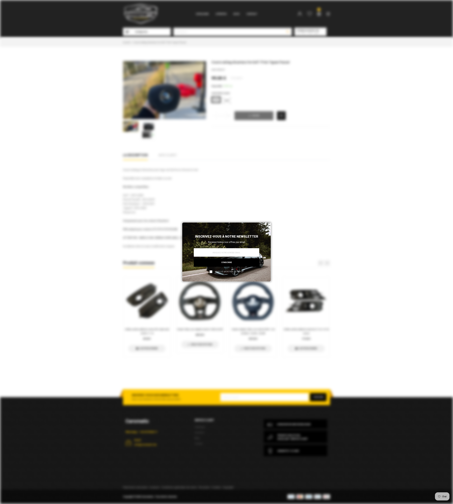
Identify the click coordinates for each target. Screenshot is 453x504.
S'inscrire (226, 262)
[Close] (267, 226)
